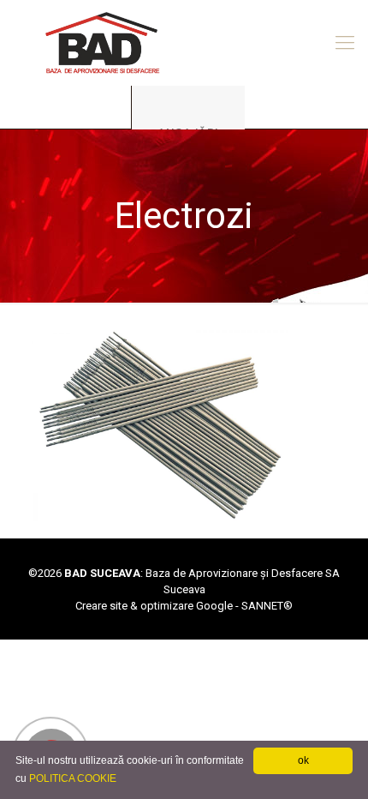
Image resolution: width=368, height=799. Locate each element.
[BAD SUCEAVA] (184, 43)
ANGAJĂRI (188, 132)
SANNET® (267, 605)
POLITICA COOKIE (72, 778)
